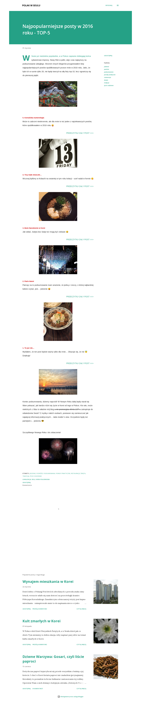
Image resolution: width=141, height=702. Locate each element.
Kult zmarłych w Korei (42, 621)
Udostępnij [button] (108, 56)
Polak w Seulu (31, 5)
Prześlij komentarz (40, 609)
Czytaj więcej (81, 609)
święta (106, 80)
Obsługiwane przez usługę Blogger (71, 696)
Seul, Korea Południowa (41, 479)
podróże (106, 69)
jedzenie (106, 66)
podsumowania (108, 72)
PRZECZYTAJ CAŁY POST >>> (80, 133)
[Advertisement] (55, 549)
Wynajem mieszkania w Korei (48, 581)
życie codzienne (108, 85)
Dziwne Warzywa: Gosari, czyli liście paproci (53, 659)
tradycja (106, 83)
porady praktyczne (109, 75)
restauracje (107, 77)
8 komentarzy (38, 688)
